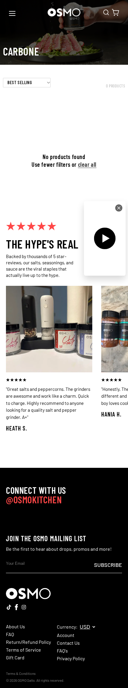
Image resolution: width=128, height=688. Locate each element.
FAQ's (62, 650)
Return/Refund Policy (28, 642)
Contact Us (68, 643)
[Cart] (115, 12)
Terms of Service (23, 649)
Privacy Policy (71, 658)
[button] (106, 12)
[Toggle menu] (12, 13)
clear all (87, 164)
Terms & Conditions (21, 673)
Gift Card (15, 657)
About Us (15, 626)
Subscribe (108, 564)
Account (65, 635)
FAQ (10, 634)
